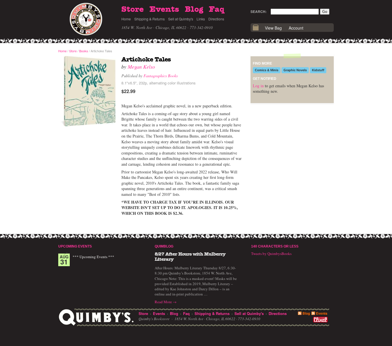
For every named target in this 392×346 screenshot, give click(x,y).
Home (126, 18)
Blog (194, 9)
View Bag (273, 28)
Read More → (165, 301)
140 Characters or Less (274, 246)
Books (83, 51)
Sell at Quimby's (180, 18)
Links (201, 18)
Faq (216, 9)
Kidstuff (318, 70)
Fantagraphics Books (160, 75)
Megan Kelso (141, 66)
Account (296, 28)
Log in (258, 85)
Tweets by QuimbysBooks (271, 253)
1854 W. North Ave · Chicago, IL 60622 (153, 27)
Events (164, 9)
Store (132, 9)
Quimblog (164, 246)
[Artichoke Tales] (87, 91)
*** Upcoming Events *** (93, 256)
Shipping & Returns (149, 18)
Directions (216, 18)
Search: (259, 11)
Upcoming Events (75, 246)
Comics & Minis (266, 70)
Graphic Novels (295, 70)
